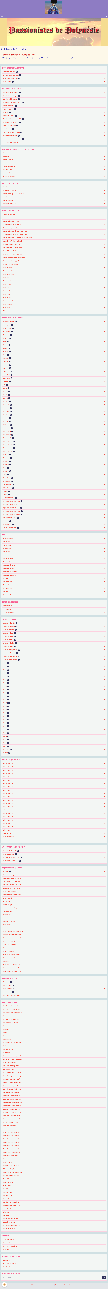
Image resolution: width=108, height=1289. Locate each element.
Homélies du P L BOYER (10, 190)
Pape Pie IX (6, 294)
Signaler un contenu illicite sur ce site (66, 1285)
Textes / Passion (9, 109)
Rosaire (5, 591)
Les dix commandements (10, 1122)
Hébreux (6, 351)
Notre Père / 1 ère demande (11, 1152)
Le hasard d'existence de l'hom (12, 968)
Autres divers (8, 81)
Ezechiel (6, 338)
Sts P (6, 713)
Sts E (6, 676)
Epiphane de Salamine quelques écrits (18, 55)
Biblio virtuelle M (8, 800)
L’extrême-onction (8, 1036)
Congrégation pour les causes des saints (15, 234)
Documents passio (9, 115)
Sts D (6, 673)
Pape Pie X (6, 291)
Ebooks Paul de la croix (11, 99)
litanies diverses (8, 558)
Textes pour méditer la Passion (13, 139)
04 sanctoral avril (9, 633)
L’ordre (5, 1032)
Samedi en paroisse (9, 166)
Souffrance (6, 924)
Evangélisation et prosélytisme (12, 971)
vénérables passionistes (11, 78)
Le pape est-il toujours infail (11, 875)
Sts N (6, 706)
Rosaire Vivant (7, 169)
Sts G (6, 683)
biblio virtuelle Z (8, 833)
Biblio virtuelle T (8, 823)
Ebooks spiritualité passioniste (13, 119)
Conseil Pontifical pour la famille (12, 241)
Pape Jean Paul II (8, 274)
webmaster (6, 1260)
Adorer (5, 918)
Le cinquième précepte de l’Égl (12, 1072)
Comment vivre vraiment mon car (13, 931)
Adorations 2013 (8, 552)
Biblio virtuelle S (8, 820)
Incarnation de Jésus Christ (11, 1205)
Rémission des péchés (10, 1169)
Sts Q (5, 716)
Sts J (6, 693)
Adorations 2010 (8, 542)
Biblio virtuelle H (8, 787)
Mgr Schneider (8, 988)
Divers (5, 311)
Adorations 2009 (8, 538)
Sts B (6, 666)
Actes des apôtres (9, 321)
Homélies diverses (9, 105)
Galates (6, 345)
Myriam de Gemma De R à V (12, 514)
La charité (6, 961)
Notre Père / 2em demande (11, 1149)
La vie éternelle (7, 1162)
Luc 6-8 (6, 398)
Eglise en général (8, 1185)
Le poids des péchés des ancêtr (12, 934)
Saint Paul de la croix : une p (11, 142)
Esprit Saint (6, 1189)
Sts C (6, 669)
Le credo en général (9, 1222)
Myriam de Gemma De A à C (12, 501)
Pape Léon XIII (7, 297)
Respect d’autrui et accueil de (12, 884)
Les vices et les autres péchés (12, 1009)
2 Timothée (7, 481)
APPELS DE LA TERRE (11, 850)
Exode (6, 341)
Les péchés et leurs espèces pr (12, 1012)
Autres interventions (9, 176)
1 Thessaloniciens (9, 498)
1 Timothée (7, 478)
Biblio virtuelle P (8, 810)
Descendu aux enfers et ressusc (13, 1199)
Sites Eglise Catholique (10, 1246)
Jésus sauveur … (8, 911)
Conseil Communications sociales (13, 251)
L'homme (6, 1212)
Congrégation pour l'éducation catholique (15, 231)
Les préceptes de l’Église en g (12, 1089)
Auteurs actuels (8, 840)
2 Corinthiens (8, 488)
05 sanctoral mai (9, 636)
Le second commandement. (11, 1115)
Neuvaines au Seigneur (10, 571)
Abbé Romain (8, 992)
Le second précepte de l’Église (12, 1082)
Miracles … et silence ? (10, 941)
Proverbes (7, 458)
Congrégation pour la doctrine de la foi (14, 228)
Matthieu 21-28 (8, 451)
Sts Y (5, 743)
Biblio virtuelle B (8, 767)
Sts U (5, 729)
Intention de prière (8, 1267)
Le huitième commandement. (12, 1095)
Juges (6, 388)
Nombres (7, 454)
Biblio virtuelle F (8, 780)
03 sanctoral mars (9, 629)
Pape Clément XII (8, 301)
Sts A (6, 663)
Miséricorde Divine (8, 173)
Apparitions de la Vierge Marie (12, 908)
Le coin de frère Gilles (9, 203)
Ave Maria (6, 1129)
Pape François (7, 267)
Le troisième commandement (12, 1112)
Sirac (5, 468)
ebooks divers (8, 129)
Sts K (5, 696)
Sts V (6, 733)
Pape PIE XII (7, 284)
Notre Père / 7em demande (11, 1132)
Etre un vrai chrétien (9, 1228)
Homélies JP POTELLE (10, 197)
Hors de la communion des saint (12, 1172)
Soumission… (7, 914)
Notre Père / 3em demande (11, 1145)
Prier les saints (7, 588)
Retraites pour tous (9, 163)
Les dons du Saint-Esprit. (10, 1022)
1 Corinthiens (8, 484)
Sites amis (6, 1249)
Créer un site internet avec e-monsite (42, 1285)
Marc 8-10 (7, 424)
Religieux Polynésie (9, 1243)
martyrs (6, 753)
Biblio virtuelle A (8, 763)
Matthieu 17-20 (8, 448)
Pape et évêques (8, 1179)
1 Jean (6, 491)
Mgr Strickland (8, 985)
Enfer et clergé (7, 898)
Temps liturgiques (8, 612)
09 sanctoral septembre (11, 650)
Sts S (6, 723)
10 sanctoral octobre (10, 653)
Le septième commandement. (12, 1099)
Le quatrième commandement (12, 1109)
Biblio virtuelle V (8, 826)
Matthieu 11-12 (8, 441)
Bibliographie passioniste (11, 92)
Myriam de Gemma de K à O (12, 508)
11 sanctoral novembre (11, 656)
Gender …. (6, 928)
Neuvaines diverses (9, 565)
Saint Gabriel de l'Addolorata (12, 132)
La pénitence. (7, 1039)
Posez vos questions (9, 1263)
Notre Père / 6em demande (11, 1135)
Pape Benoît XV (7, 307)
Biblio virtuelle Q (8, 813)
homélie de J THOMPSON (11, 187)
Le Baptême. (7, 1052)
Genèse (6, 348)
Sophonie (7, 471)
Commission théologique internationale (14, 261)
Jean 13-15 (7, 371)
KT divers (7, 521)
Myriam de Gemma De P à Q (12, 511)
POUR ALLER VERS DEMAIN (12, 857)
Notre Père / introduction (10, 1155)
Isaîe (5, 355)
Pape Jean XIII (7, 281)
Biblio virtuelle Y (8, 830)
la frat (5, 153)
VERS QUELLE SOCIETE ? (11, 860)
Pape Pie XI (6, 287)
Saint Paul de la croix (10, 125)
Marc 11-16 (7, 428)
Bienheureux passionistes (12, 75)
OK (104, 1277)
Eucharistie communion (10, 1046)
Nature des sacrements (10, 1062)
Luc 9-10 (7, 401)
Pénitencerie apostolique (10, 264)
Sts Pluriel (7, 749)
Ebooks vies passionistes (11, 122)
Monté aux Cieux (8, 1195)
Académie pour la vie (9, 218)
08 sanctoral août (9, 646)
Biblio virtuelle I (7, 790)
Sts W (6, 736)
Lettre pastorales (8, 200)
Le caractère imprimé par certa (12, 1056)
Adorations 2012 (8, 548)
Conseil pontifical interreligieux (12, 244)
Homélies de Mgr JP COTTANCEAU (13, 194)
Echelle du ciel (8, 524)
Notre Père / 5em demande (11, 1139)
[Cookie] (4, 1284)
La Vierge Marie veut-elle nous (12, 888)
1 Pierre (6, 494)
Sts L (6, 699)
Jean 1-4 (7, 361)
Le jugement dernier (9, 951)
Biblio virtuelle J (8, 793)
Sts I (5, 689)
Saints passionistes (10, 71)
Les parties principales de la (11, 1225)
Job (5, 384)
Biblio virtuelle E (8, 777)
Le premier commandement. (11, 1119)
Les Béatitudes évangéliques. (12, 1019)
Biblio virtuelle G (8, 783)
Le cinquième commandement (12, 1105)
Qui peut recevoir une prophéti (12, 938)
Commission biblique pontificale (12, 254)
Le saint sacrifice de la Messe (12, 1042)
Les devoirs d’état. (8, 1069)
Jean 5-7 (7, 365)
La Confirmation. (8, 1049)
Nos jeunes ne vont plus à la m (12, 958)
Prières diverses (8, 585)
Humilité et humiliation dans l (11, 954)
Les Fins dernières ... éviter (11, 1006)
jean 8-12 (7, 368)
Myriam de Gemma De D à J (12, 504)
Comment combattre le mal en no (13, 948)
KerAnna (6, 112)
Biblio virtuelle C (8, 770)
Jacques (6, 358)
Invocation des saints (9, 1125)
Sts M (6, 703)
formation (6, 156)
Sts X (5, 739)
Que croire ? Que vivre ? (10, 944)
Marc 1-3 (7, 418)
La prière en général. (9, 1159)
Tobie (5, 474)
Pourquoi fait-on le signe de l (11, 964)
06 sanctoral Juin (9, 639)
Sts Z (5, 746)
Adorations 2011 (8, 545)
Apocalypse (7, 325)
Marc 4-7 (7, 421)
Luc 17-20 (7, 411)
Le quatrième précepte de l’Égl (12, 1076)
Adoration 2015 (7, 555)
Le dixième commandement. (11, 1092)
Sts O (5, 709)
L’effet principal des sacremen (12, 1059)
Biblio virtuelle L (8, 797)
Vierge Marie (7, 609)
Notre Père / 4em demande (11, 1142)
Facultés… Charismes (9, 921)
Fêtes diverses (7, 605)
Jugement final (7, 1192)
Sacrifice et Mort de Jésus (11, 1202)
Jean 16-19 (7, 375)
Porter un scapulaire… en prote (12, 878)
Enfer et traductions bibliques (12, 894)
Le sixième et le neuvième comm (13, 1102)
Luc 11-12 (7, 405)
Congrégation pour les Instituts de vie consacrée (17, 237)
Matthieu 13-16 (8, 444)
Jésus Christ (7, 1209)
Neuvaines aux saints (9, 575)
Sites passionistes (8, 1239)
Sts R (6, 719)
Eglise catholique (8, 1182)
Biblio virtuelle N (8, 803)
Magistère (7, 982)
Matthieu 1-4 (8, 431)
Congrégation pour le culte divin (12, 224)
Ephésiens (7, 335)
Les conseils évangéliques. (11, 1066)
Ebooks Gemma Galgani (11, 96)
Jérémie (6, 381)
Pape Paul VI (7, 277)
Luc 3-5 (6, 395)
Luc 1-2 (6, 391)
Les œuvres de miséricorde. (11, 1016)
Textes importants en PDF (11, 214)
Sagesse (6, 464)
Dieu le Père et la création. (11, 1218)
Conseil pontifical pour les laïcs (12, 247)
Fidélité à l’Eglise (8, 905)
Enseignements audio (10, 518)
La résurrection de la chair (11, 1165)
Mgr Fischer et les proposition (12, 995)
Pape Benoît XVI (8, 271)
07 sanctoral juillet (9, 643)
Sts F (6, 679)
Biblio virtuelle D (8, 773)
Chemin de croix (8, 581)
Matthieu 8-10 (8, 438)
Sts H (6, 686)
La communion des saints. (11, 1175)
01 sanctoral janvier (10, 623)
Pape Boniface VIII (8, 304)
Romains (6, 461)
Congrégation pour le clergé (11, 221)
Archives (7, 871)
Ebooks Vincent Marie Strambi (13, 102)
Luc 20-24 (7, 414)
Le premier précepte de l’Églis (12, 1086)
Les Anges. (6, 1215)
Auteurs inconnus (8, 836)
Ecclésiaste (7, 331)
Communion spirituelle (10, 891)
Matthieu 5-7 (8, 434)
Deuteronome (8, 328)
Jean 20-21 (7, 378)
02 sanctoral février (10, 626)
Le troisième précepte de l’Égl (12, 1079)
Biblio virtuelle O (8, 807)
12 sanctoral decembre (11, 660)
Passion (5, 578)
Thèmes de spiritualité (10, 528)
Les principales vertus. (10, 1026)
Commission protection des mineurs (14, 257)
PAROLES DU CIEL (9, 854)
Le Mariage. (6, 1029)
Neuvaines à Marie (8, 568)
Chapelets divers (8, 595)
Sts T (6, 726)
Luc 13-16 (7, 408)
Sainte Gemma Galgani (11, 135)
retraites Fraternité (8, 160)
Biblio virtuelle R (8, 816)
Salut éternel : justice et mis (11, 881)
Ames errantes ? (8, 901)
